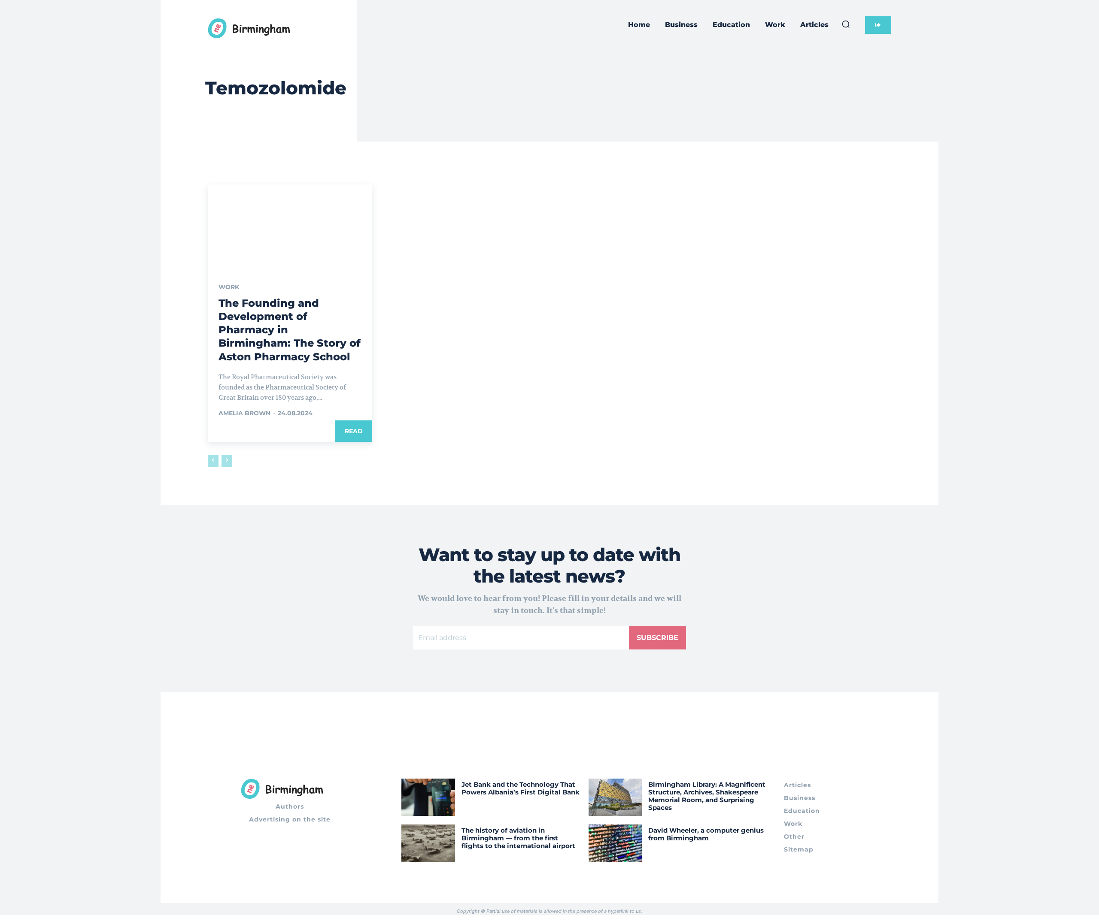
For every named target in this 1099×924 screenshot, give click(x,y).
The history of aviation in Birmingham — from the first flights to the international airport (518, 838)
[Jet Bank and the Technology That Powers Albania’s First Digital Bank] (428, 797)
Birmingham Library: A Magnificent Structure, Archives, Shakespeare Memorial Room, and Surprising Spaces (706, 796)
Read (354, 431)
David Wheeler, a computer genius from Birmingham (706, 834)
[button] (845, 24)
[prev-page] (213, 461)
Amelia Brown (244, 413)
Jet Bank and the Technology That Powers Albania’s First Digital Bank (520, 788)
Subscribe (657, 638)
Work (229, 287)
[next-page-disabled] (227, 461)
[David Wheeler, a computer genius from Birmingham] (615, 843)
